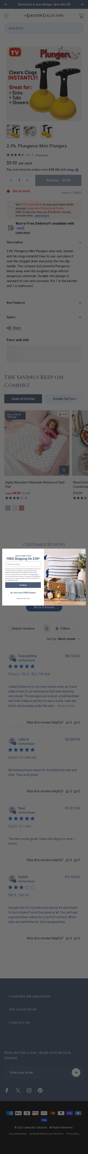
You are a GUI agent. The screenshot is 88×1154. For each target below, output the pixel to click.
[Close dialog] (83, 551)
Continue (23, 585)
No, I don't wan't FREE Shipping (23, 592)
